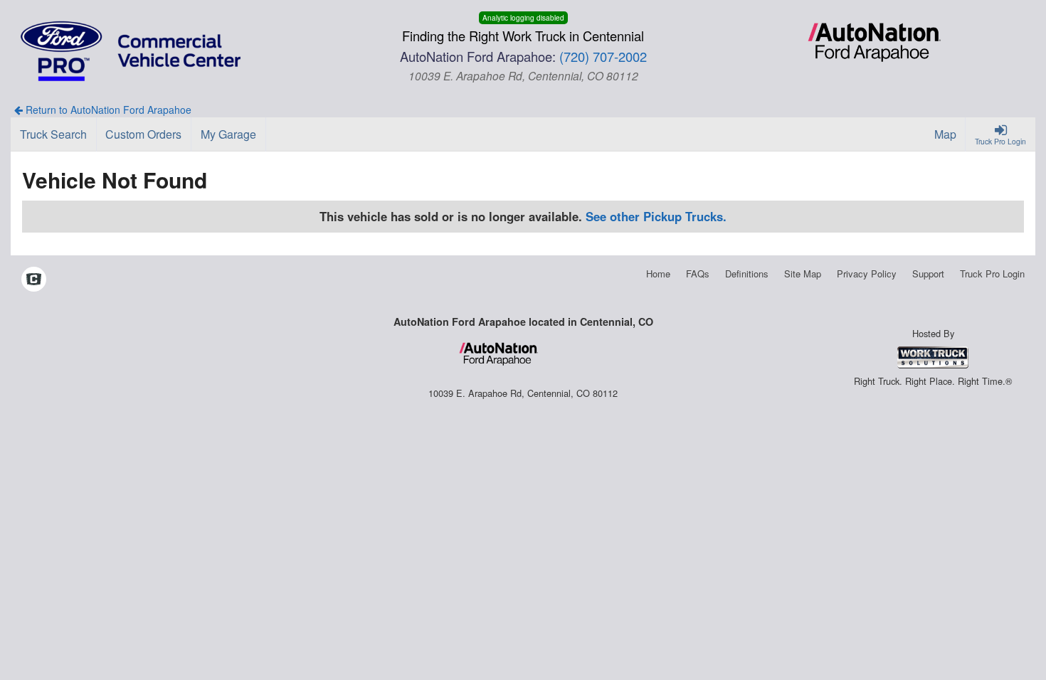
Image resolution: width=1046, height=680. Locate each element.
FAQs (697, 273)
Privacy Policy (867, 273)
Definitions (746, 273)
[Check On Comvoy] (33, 280)
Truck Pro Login (992, 273)
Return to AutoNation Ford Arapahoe (107, 109)
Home (658, 273)
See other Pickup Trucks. (656, 216)
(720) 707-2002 (603, 56)
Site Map (802, 273)
